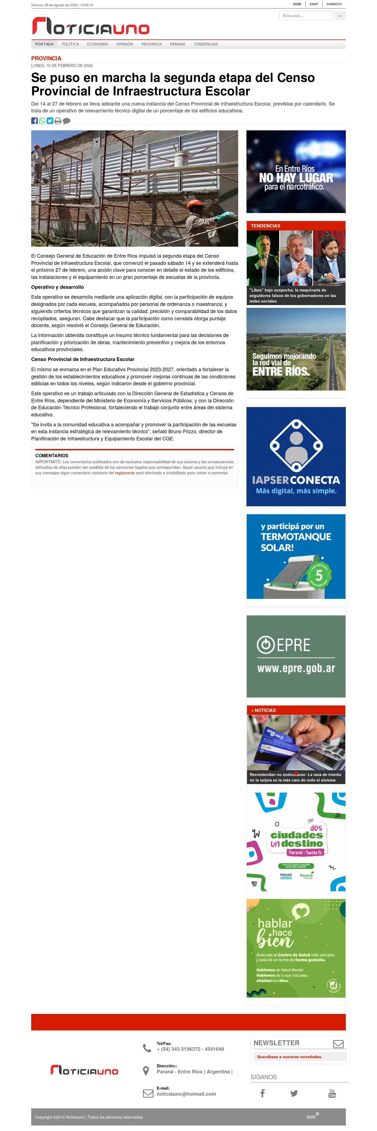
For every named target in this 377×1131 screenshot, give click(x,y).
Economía (97, 44)
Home (297, 4)
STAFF (314, 4)
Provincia (151, 44)
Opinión (124, 44)
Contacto (334, 4)
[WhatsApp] (42, 122)
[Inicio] (90, 23)
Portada (44, 44)
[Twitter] (50, 122)
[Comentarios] (66, 122)
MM (312, 1115)
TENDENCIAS (205, 44)
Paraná (177, 44)
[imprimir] (58, 122)
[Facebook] (34, 122)
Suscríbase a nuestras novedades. (289, 1056)
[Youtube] (332, 1092)
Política (70, 44)
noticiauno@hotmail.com (186, 1093)
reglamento (125, 472)
